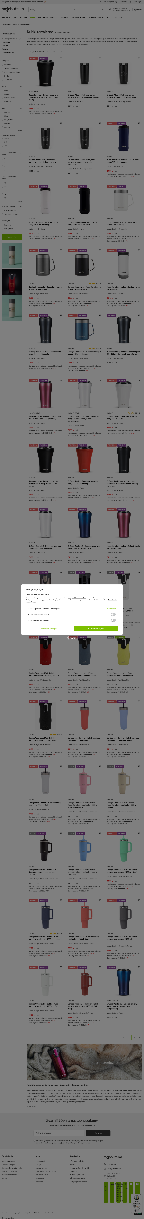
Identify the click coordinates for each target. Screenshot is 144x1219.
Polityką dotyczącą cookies (77, 598)
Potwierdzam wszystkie (96, 629)
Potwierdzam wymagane (48, 629)
